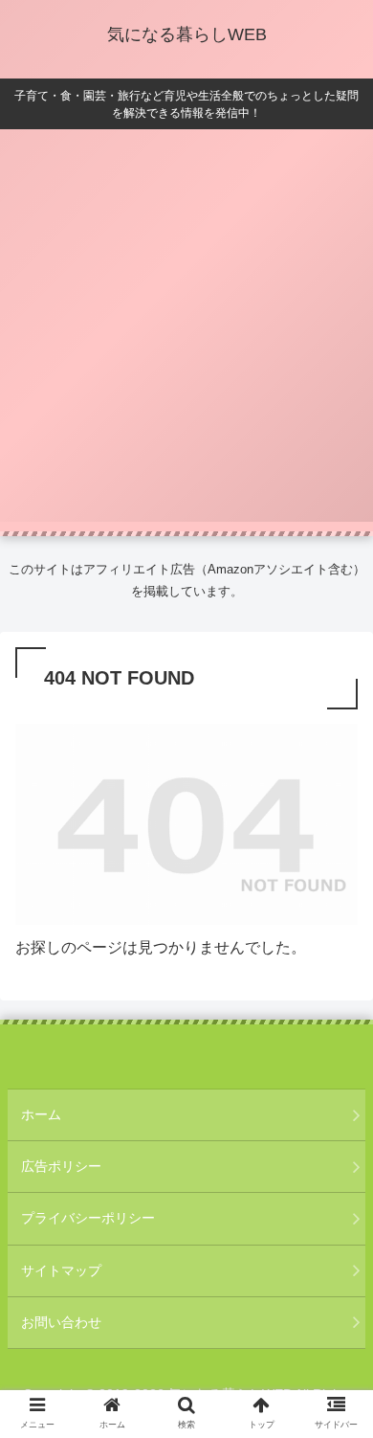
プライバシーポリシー (88, 1217)
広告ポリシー (61, 1166)
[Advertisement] (186, 335)
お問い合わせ (61, 1322)
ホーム (41, 1114)
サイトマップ (61, 1270)
